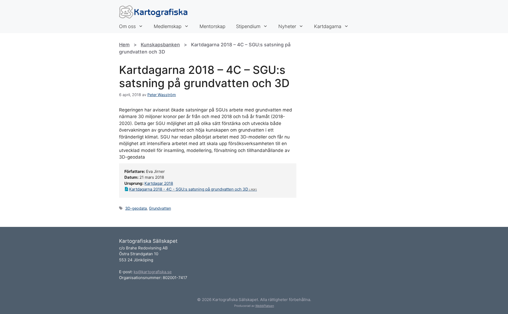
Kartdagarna (327, 26)
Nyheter (287, 26)
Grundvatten (160, 208)
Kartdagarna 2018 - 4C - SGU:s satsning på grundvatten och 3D (188, 189)
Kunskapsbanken (160, 44)
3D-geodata (136, 208)
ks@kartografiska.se (153, 271)
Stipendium (248, 26)
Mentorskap (212, 26)
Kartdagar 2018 (158, 183)
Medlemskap (168, 26)
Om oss (127, 26)
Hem (124, 44)
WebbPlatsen (264, 306)
